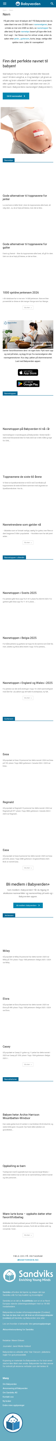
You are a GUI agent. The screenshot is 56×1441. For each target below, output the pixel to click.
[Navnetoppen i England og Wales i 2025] (28, 666)
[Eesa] (28, 737)
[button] (4, 3)
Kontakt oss (8, 1397)
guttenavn (25, 38)
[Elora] (28, 981)
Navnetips (8, 160)
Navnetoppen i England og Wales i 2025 (28, 683)
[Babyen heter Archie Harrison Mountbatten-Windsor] (28, 1097)
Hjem (5, 10)
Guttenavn (8, 719)
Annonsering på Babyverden (15, 1388)
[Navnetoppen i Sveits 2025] (28, 576)
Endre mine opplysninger (13, 1405)
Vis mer (27, 307)
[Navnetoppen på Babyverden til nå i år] (28, 412)
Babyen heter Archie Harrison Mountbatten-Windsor (21, 1116)
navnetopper (42, 28)
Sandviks (7, 1292)
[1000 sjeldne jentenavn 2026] (28, 275)
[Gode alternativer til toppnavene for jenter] (28, 178)
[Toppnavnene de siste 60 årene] (28, 459)
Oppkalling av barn (14, 1166)
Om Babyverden (10, 1384)
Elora (6, 998)
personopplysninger (42, 1324)
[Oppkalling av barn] (28, 1149)
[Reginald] (28, 785)
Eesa (6, 754)
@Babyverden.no (28, 1259)
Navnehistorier (10, 1079)
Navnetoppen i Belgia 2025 (20, 638)
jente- (17, 38)
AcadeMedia (27, 1301)
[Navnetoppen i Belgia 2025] (28, 621)
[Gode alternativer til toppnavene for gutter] (28, 227)
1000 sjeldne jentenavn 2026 (21, 292)
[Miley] (28, 933)
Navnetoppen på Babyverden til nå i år (26, 429)
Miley (6, 950)
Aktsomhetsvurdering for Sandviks (18, 1329)
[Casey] (28, 1029)
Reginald (8, 802)
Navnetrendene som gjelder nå (22, 524)
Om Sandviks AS (10, 1392)
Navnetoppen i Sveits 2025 (20, 593)
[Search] (52, 3)
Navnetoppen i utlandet (14, 557)
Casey (6, 1046)
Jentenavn (9, 915)
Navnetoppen (10, 393)
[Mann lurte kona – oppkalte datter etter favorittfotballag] (28, 1196)
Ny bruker (7, 1401)
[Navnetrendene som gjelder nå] (28, 507)
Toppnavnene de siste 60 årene (22, 476)
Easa (6, 850)
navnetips (25, 31)
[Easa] (28, 833)
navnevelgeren (40, 24)
